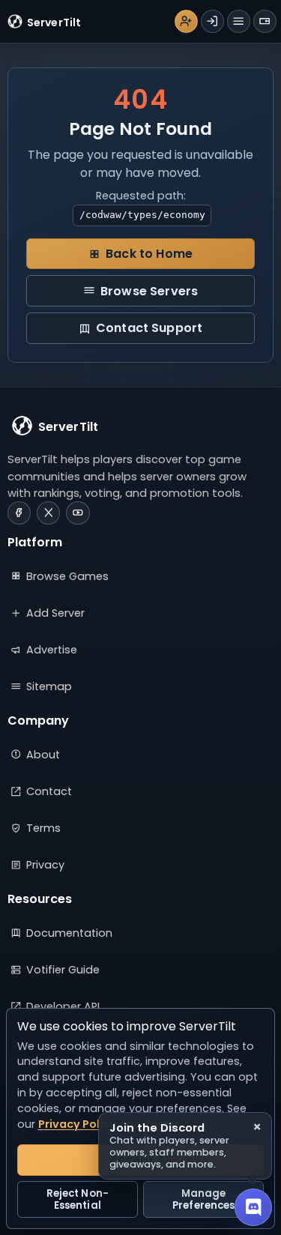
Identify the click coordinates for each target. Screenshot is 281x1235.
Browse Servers (149, 291)
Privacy (45, 864)
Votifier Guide (63, 969)
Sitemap (49, 686)
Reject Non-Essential (77, 1199)
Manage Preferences (203, 1199)
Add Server (55, 613)
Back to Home (149, 253)
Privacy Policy (77, 1124)
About (43, 754)
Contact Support (149, 327)
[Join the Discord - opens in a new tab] (253, 1207)
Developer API (63, 1006)
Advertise (51, 649)
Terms (43, 828)
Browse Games (67, 576)
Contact (49, 791)
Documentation (69, 933)
